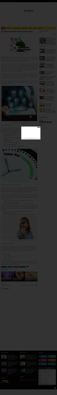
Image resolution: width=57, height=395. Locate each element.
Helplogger (32, 138)
